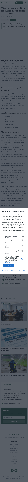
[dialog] (14, 241)
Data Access (14, 270)
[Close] (25, 211)
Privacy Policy (22, 270)
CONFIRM (8, 265)
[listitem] (14, 237)
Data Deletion (5, 270)
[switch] (22, 240)
